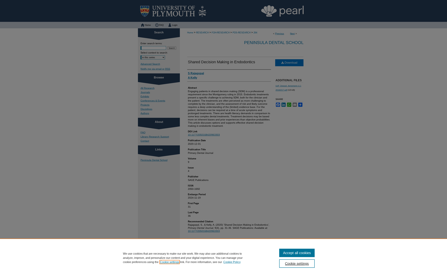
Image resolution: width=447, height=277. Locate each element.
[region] (223, 258)
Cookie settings (169, 262)
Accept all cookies (297, 253)
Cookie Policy (232, 262)
